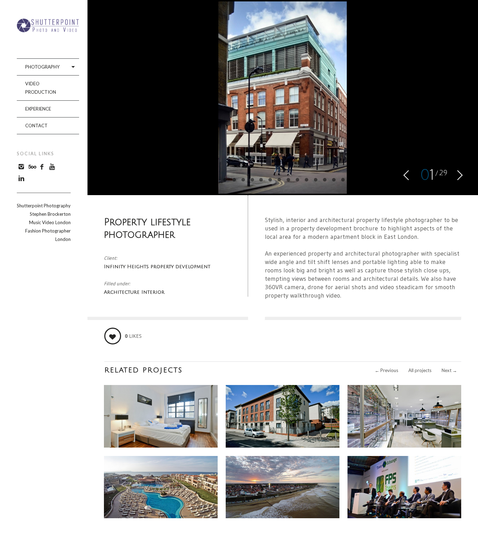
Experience (38, 109)
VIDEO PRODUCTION (40, 88)
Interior (152, 292)
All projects (419, 370)
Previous (386, 370)
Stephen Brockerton (50, 214)
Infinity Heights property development (157, 266)
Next (449, 370)
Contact (36, 125)
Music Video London (50, 222)
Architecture (122, 292)
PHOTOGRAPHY (42, 67)
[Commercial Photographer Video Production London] (48, 29)
